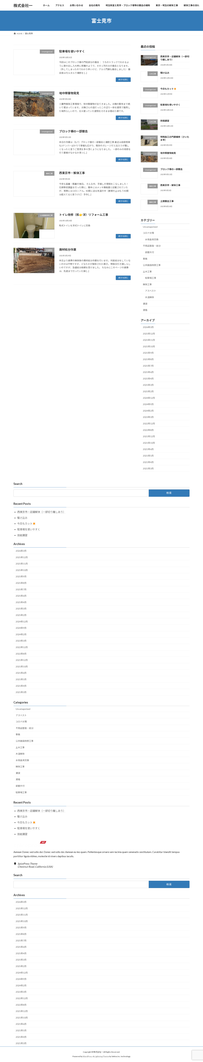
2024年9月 (148, 404)
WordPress (88, 1056)
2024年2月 (148, 410)
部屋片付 (149, 252)
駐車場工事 (150, 278)
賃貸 (145, 303)
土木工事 (147, 271)
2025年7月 (148, 365)
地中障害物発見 (69, 93)
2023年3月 (148, 417)
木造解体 (149, 297)
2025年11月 (149, 340)
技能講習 (164, 121)
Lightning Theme (102, 1056)
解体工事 (147, 284)
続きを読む (123, 79)
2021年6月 (148, 449)
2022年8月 (148, 430)
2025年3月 (148, 385)
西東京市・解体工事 (72, 173)
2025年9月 (148, 353)
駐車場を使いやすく (72, 51)
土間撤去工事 (167, 201)
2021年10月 (149, 442)
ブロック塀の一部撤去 (73, 131)
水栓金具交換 (151, 239)
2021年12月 (149, 436)
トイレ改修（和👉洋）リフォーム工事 (83, 214)
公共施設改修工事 (152, 265)
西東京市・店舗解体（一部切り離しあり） (41, 511)
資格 (145, 310)
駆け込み (164, 72)
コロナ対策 (148, 233)
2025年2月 (148, 391)
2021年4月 (148, 462)
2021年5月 (148, 455)
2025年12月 (149, 333)
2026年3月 (148, 327)
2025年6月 (148, 372)
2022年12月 (149, 423)
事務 (145, 258)
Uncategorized (150, 226)
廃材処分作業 (67, 249)
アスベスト (150, 291)
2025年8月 (148, 359)
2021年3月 (148, 468)
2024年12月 (149, 398)
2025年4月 (148, 378)
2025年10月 (149, 346)
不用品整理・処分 (152, 246)
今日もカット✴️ (168, 88)
